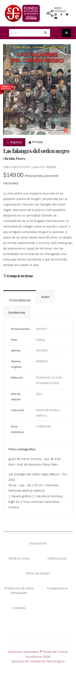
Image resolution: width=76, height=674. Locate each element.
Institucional (57, 558)
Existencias (16, 312)
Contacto (19, 608)
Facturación (38, 543)
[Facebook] (63, 14)
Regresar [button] (15, 142)
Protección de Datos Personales (19, 590)
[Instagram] (57, 14)
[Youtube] (55, 18)
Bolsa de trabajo (38, 573)
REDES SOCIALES (60, 10)
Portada (37, 142)
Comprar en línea (19, 276)
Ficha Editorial (19, 300)
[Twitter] (69, 14)
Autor (45, 297)
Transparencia (57, 588)
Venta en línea (19, 558)
